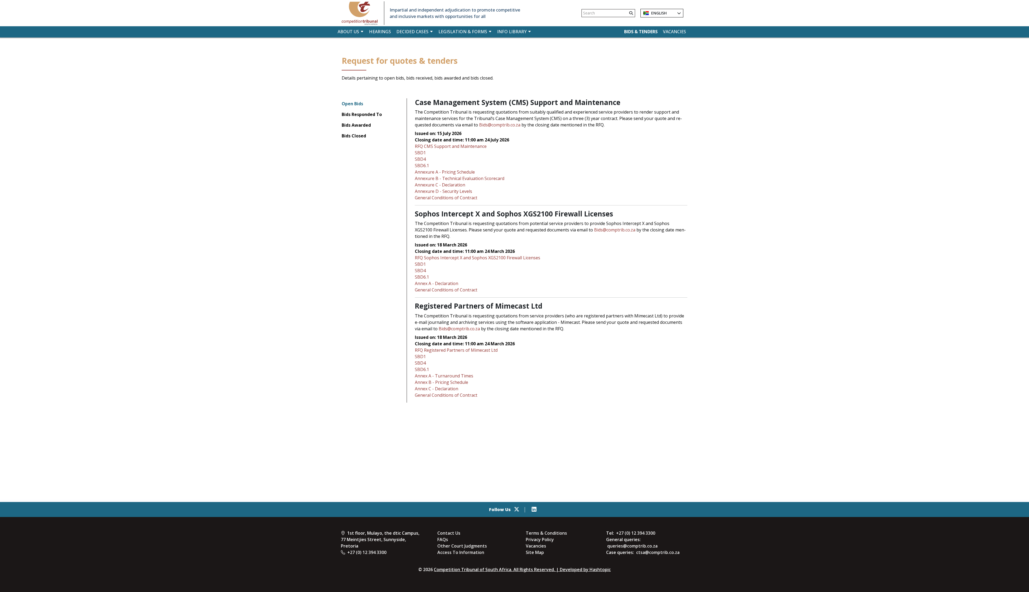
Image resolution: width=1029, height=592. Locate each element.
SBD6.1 (422, 165)
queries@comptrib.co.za (632, 546)
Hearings (380, 32)
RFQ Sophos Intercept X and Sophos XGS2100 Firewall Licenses (477, 258)
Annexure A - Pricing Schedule (445, 172)
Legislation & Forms (462, 32)
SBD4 (420, 159)
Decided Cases (412, 32)
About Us (348, 32)
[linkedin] (534, 509)
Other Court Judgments (462, 546)
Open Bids (352, 104)
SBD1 (420, 153)
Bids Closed (354, 136)
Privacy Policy (540, 539)
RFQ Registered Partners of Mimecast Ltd (456, 350)
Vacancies (674, 32)
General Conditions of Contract (446, 198)
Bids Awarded (356, 125)
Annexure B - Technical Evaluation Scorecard (459, 178)
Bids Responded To (362, 114)
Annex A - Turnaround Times (444, 376)
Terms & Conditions (546, 533)
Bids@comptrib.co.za (499, 125)
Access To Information (460, 552)
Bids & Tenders (641, 32)
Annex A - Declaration (436, 283)
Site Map (535, 552)
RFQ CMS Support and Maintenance (451, 146)
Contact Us (448, 533)
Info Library (512, 32)
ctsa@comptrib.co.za (658, 552)
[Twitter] (516, 509)
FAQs (442, 539)
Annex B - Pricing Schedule (441, 382)
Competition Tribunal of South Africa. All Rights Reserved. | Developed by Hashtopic (522, 569)
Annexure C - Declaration (440, 185)
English (658, 13)
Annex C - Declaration (436, 389)
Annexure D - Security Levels (443, 191)
